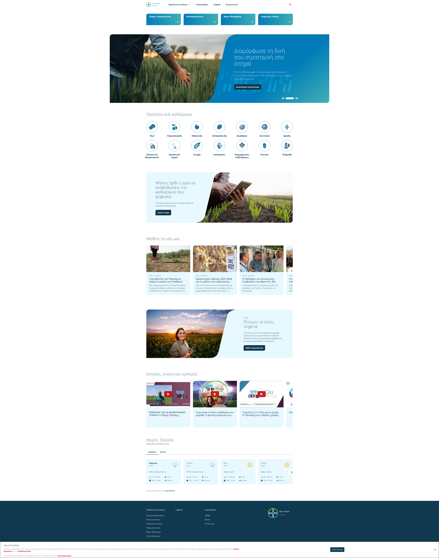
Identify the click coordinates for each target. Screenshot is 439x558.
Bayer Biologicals (153, 532)
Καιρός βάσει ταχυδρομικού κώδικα (157, 443)
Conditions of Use (24, 551)
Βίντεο (207, 519)
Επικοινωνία (232, 4)
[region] (219, 550)
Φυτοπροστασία (153, 519)
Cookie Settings (337, 550)
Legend (217, 4)
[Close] (435, 549)
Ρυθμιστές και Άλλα (154, 523)
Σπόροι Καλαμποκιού (155, 515)
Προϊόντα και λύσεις (180, 4)
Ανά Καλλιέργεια (153, 536)
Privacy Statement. (64, 556)
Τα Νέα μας (209, 523)
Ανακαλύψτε (202, 4)
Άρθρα (207, 515)
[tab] (152, 452)
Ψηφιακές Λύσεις (153, 528)
